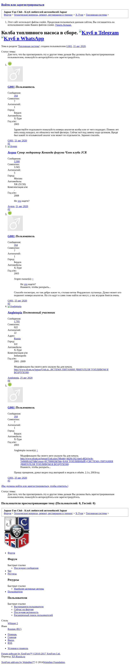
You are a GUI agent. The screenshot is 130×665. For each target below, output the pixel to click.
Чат (9, 571)
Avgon (12, 152)
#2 (9, 209)
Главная (12, 637)
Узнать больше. (63, 25)
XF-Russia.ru (18, 656)
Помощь (12, 634)
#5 (9, 480)
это (19, 201)
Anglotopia (15, 312)
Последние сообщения (26, 568)
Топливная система (28, 46)
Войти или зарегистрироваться (22, 4)
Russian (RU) (14, 629)
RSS (10, 643)
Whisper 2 (13, 623)
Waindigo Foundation (54, 662)
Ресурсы (12, 573)
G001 (69, 46)
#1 (9, 143)
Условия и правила (18, 648)
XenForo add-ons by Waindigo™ (18, 662)
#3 (9, 303)
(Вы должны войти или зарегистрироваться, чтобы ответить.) (34, 486)
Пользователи (15, 591)
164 (16, 95)
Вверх (11, 640)
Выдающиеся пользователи (29, 606)
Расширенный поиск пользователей (33, 615)
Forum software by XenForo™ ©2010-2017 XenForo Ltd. (30, 653)
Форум (11, 553)
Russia (17, 338)
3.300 (17, 161)
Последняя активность (26, 612)
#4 (9, 380)
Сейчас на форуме (24, 609)
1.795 (17, 321)
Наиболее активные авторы (29, 588)
